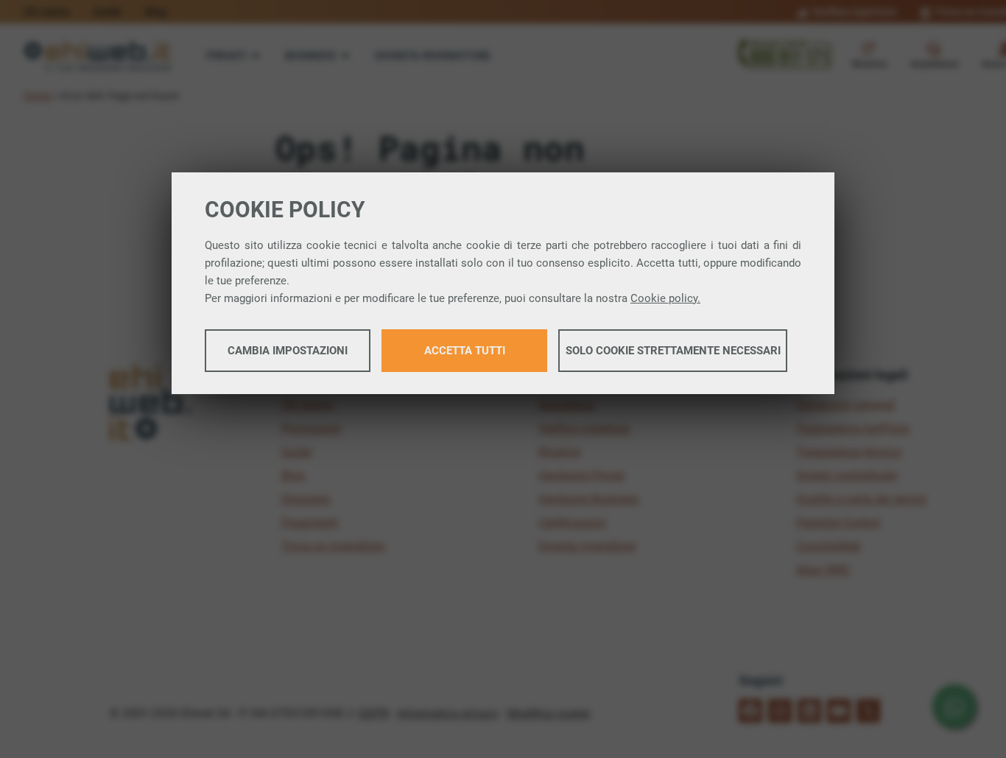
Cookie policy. (665, 298)
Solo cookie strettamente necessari (673, 350)
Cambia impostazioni (288, 350)
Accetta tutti (464, 350)
